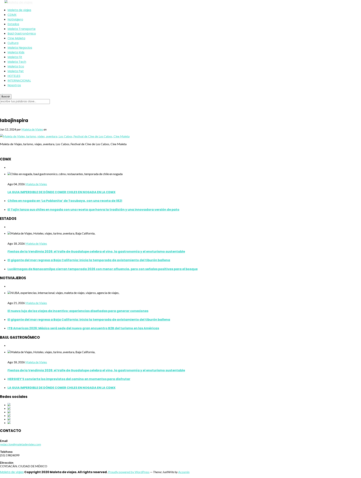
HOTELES (14, 76)
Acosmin (184, 472)
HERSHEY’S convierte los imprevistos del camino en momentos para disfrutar (69, 379)
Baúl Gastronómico (22, 33)
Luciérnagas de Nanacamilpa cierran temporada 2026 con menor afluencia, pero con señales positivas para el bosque (103, 269)
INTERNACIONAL (19, 80)
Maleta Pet (16, 71)
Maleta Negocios (20, 48)
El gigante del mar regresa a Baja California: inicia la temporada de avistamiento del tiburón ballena (89, 260)
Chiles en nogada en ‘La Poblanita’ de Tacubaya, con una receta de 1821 (65, 201)
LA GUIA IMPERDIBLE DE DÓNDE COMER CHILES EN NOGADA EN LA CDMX (61, 192)
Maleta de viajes (19, 10)
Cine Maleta (16, 38)
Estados (13, 24)
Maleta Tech (17, 62)
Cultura (13, 43)
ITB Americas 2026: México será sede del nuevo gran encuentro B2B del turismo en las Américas (83, 328)
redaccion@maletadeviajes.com (20, 444)
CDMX (12, 15)
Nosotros (14, 85)
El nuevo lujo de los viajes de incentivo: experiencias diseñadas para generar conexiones (78, 311)
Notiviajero (15, 19)
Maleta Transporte (22, 29)
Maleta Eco (16, 66)
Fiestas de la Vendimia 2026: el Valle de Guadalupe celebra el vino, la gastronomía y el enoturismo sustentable (96, 251)
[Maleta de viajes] (180, 2)
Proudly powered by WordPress (128, 472)
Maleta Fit (15, 57)
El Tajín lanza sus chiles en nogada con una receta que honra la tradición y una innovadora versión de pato (93, 209)
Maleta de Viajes (32, 129)
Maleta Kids (16, 52)
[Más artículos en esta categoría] (9, 167)
